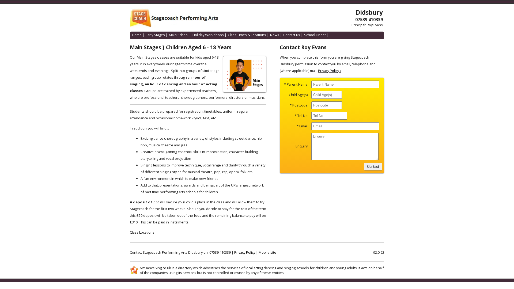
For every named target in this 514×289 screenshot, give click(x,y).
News (274, 34)
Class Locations (142, 232)
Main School (178, 34)
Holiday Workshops (208, 34)
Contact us (291, 34)
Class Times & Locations (247, 34)
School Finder (315, 34)
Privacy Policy (244, 252)
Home (137, 34)
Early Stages (155, 34)
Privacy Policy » (329, 70)
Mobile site (267, 252)
